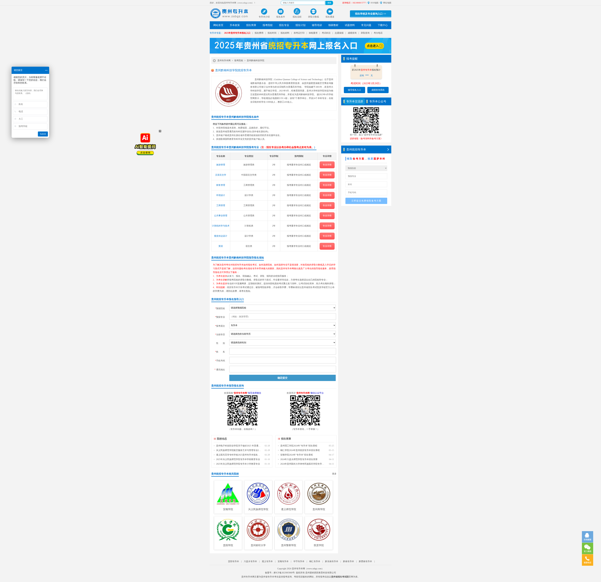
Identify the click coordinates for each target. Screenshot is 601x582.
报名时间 (272, 33)
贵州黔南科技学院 (255, 60)
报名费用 (259, 33)
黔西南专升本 (365, 561)
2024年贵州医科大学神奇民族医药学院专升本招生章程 (303, 464)
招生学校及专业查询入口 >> (370, 13)
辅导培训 (317, 25)
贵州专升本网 (224, 60)
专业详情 (327, 165)
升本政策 (235, 25)
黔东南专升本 (331, 561)
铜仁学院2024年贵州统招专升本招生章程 (300, 450)
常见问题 (366, 25)
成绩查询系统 (378, 90)
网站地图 (387, 3)
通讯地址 (219, 369)
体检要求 (313, 33)
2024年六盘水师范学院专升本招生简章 (299, 459)
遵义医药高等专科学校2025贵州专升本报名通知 (239, 455)
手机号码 (220, 361)
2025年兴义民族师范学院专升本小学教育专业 (238, 464)
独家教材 (333, 25)
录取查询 (365, 33)
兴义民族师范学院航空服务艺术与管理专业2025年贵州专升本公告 (239, 450)
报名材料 (285, 33)
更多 (334, 474)
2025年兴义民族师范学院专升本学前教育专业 (238, 459)
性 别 (220, 343)
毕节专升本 (298, 561)
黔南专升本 (348, 561)
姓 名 (220, 352)
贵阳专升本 (233, 561)
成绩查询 (352, 33)
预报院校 (220, 308)
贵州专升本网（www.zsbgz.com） (308, 568)
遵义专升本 (267, 561)
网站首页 (218, 25)
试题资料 (350, 25)
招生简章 (251, 25)
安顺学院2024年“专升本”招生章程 (296, 455)
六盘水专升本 (250, 561)
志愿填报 (339, 33)
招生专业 (284, 25)
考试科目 (326, 33)
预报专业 (220, 317)
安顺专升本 (283, 561)
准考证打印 (299, 33)
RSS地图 (374, 3)
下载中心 (383, 25)
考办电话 (378, 33)
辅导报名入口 (354, 90)
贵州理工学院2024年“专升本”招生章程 (298, 446)
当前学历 (220, 334)
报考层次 (220, 326)
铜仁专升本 (314, 561)
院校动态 (222, 438)
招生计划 (300, 25)
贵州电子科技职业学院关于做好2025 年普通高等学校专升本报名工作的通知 (239, 446)
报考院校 (268, 25)
